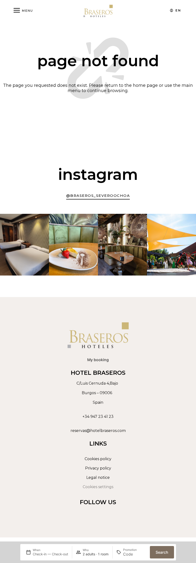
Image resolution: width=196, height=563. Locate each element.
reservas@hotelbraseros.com (98, 430)
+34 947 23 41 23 (98, 416)
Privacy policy (98, 468)
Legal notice (98, 477)
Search (162, 552)
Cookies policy (98, 459)
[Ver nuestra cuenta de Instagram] (97, 513)
